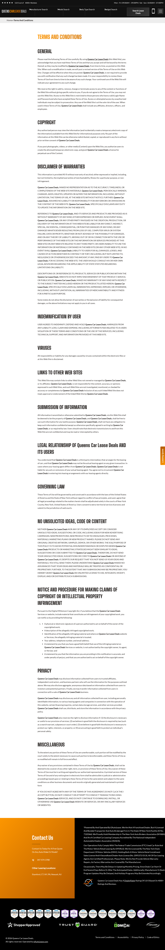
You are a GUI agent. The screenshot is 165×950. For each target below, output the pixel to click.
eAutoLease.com (41, 941)
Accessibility (123, 937)
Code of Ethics (153, 937)
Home (9, 20)
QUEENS (14, 11)
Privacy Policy (138, 937)
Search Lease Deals (138, 11)
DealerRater (129, 880)
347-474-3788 (153, 10)
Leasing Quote (163, 456)
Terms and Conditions (104, 937)
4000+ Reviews (31, 3)
